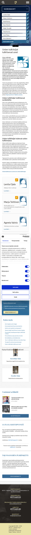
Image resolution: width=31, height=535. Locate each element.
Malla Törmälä (7, 28)
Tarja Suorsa (6, 31)
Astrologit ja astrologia (11, 324)
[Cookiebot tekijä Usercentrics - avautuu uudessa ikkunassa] (22, 237)
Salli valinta (15, 292)
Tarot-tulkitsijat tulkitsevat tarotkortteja (15, 340)
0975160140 (15, 509)
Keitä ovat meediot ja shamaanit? (13, 328)
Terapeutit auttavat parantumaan (13, 342)
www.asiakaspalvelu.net (15, 503)
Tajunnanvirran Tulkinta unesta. (14, 94)
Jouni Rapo (6, 35)
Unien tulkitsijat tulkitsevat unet (13, 344)
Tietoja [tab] (25, 240)
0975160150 (15, 497)
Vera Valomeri (7, 38)
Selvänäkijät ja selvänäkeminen (12, 338)
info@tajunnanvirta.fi (15, 515)
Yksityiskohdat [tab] (15, 240)
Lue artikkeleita (15, 415)
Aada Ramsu (6, 21)
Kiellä (15, 297)
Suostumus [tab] (5, 240)
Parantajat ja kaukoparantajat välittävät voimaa (15, 333)
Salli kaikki (15, 287)
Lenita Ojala (6, 14)
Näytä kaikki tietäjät (8, 41)
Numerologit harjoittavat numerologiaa (15, 330)
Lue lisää (6, 191)
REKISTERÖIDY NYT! (10, 312)
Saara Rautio (6, 25)
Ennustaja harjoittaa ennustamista (13, 326)
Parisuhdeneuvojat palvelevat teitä (13, 335)
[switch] (27, 271)
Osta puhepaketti (15, 476)
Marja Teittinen (7, 18)
